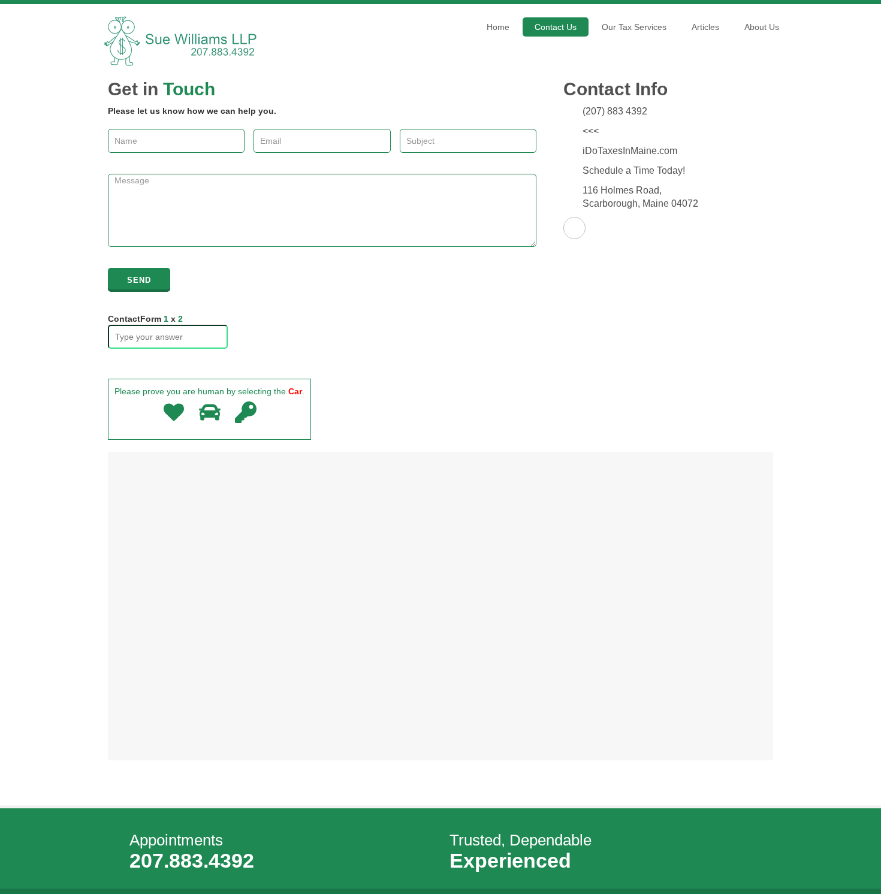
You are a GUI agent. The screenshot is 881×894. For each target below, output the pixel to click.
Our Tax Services (634, 27)
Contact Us (556, 27)
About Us (761, 27)
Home (498, 27)
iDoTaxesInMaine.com (630, 151)
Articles (705, 27)
